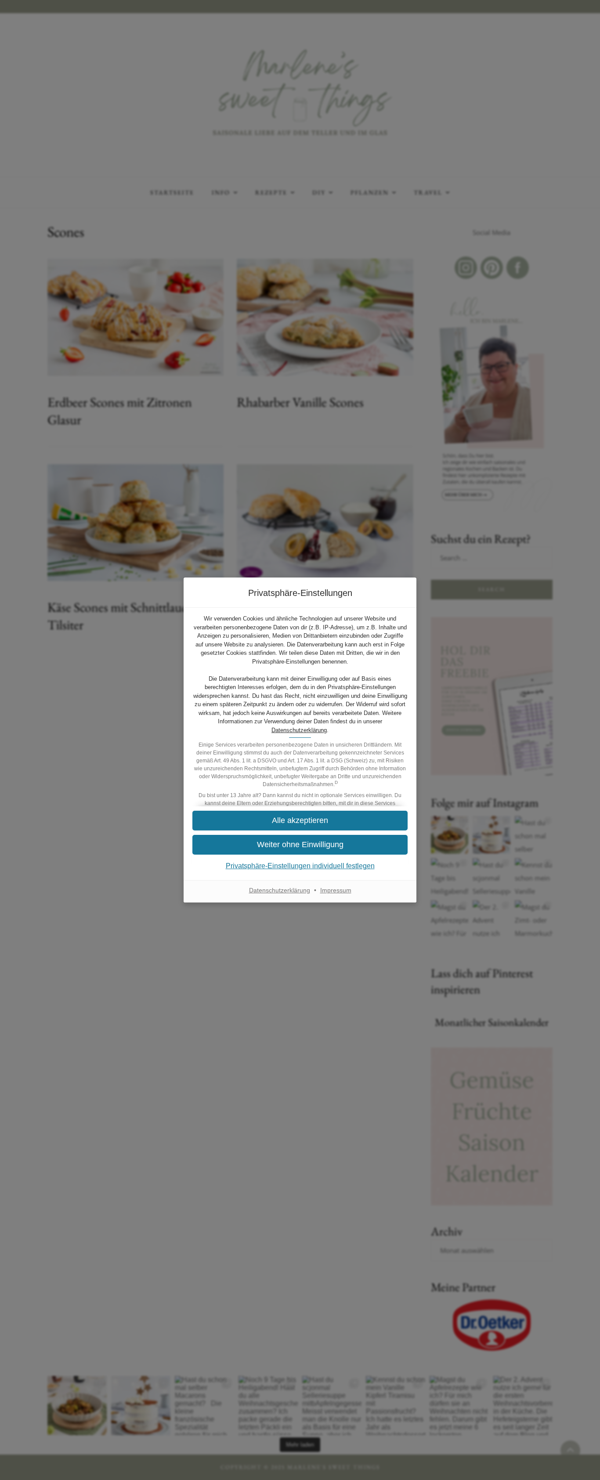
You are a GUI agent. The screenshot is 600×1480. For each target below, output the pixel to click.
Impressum (335, 890)
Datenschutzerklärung (299, 730)
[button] (300, 820)
